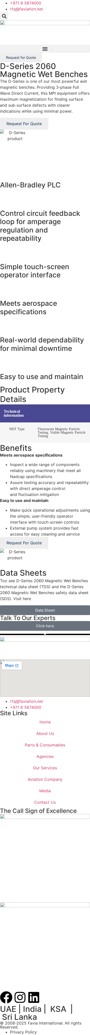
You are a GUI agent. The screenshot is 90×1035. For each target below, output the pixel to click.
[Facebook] (6, 997)
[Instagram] (20, 997)
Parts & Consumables (45, 744)
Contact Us (45, 802)
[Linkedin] (34, 997)
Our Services (45, 767)
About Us (45, 733)
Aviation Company (45, 779)
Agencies (45, 756)
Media (45, 790)
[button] (4, 16)
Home (45, 721)
